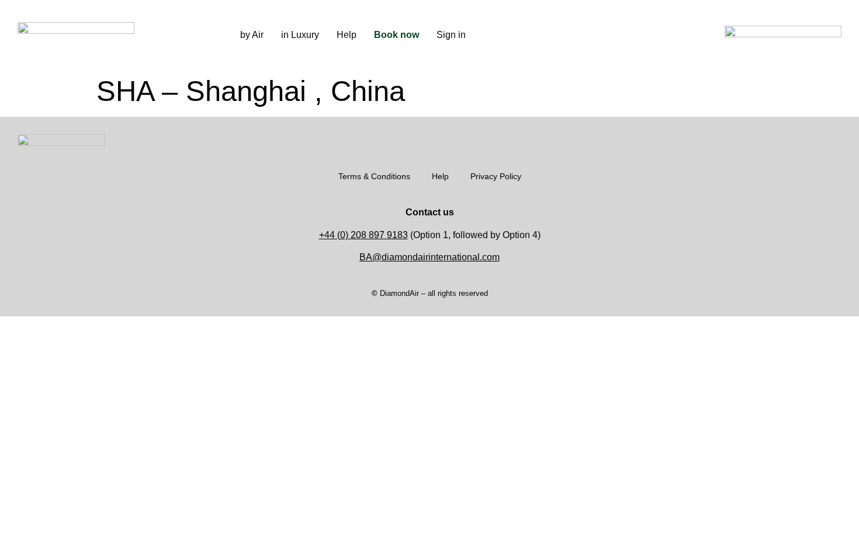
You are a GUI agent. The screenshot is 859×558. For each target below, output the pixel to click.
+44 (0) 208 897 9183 (363, 235)
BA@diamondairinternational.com (429, 257)
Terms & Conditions (374, 176)
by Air (252, 35)
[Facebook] (595, 35)
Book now (396, 35)
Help (346, 35)
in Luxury (300, 35)
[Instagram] (578, 35)
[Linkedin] (613, 35)
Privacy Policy (495, 176)
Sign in (451, 35)
